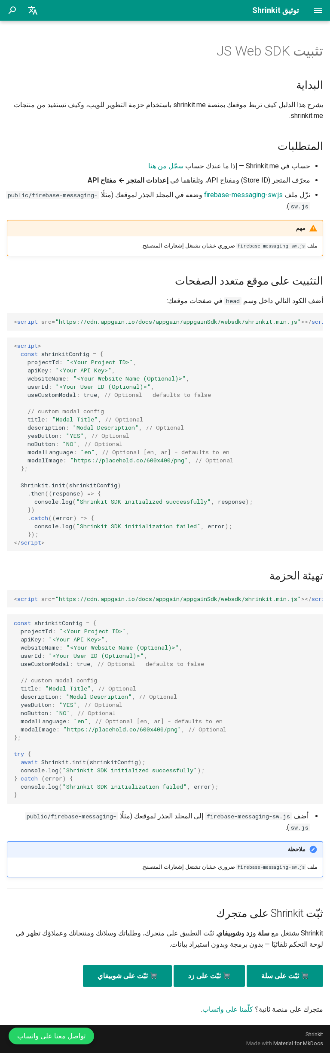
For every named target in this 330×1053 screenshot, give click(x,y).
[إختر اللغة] (32, 10)
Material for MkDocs (298, 1043)
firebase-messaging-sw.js (243, 195)
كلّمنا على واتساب (227, 1009)
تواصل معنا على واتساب (51, 1036)
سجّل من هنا (165, 166)
